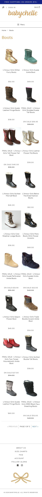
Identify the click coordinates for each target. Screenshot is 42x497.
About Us (21, 448)
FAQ (21, 455)
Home (4, 30)
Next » (35, 426)
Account (19, 458)
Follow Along (19, 462)
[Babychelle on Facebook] (17, 465)
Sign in (12, 7)
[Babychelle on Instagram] (21, 465)
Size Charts (21, 451)
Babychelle (14, 492)
